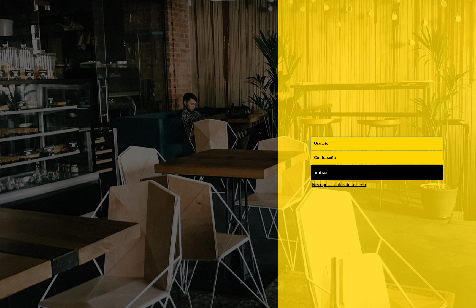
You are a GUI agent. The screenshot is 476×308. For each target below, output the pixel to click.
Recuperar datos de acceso (339, 184)
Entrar (320, 172)
